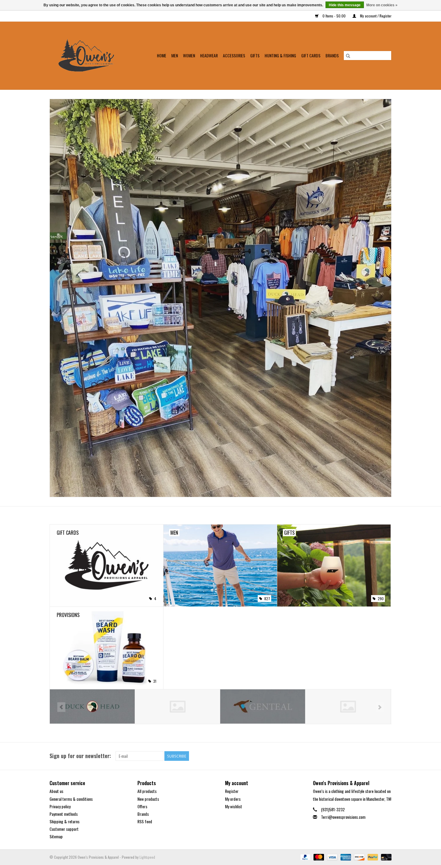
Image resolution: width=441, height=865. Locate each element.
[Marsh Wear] (262, 706)
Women (189, 55)
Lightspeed (147, 857)
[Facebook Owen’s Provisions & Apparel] (376, 756)
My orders (233, 799)
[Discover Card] (358, 856)
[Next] (380, 707)
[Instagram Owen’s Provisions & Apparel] (387, 756)
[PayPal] (304, 856)
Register (231, 791)
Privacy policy (60, 806)
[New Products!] (220, 298)
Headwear (209, 55)
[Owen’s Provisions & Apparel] (90, 55)
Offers (142, 806)
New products (148, 799)
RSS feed (144, 821)
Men (174, 55)
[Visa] (331, 856)
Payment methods (64, 814)
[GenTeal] (177, 706)
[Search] (348, 55)
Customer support (64, 829)
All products (147, 791)
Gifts (255, 55)
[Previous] (61, 707)
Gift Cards (310, 55)
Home (161, 55)
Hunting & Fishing (280, 55)
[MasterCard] (318, 856)
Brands (332, 55)
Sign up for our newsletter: (80, 756)
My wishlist (233, 806)
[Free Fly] (92, 706)
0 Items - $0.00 (334, 15)
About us (56, 791)
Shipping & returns (65, 821)
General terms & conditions (71, 799)
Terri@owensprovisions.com (343, 817)
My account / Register (375, 15)
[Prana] (347, 706)
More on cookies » (382, 5)
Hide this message (345, 5)
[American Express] (345, 856)
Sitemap (56, 836)
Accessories (234, 55)
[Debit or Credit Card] (385, 856)
